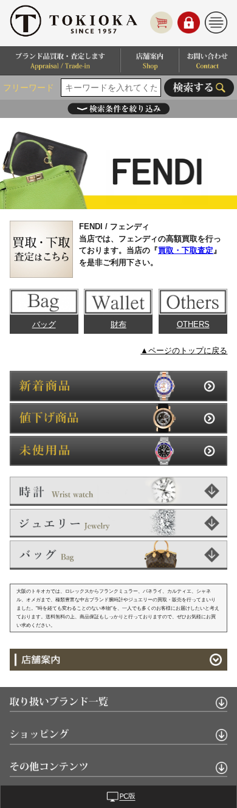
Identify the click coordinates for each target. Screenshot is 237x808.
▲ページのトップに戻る (183, 350)
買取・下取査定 (185, 250)
